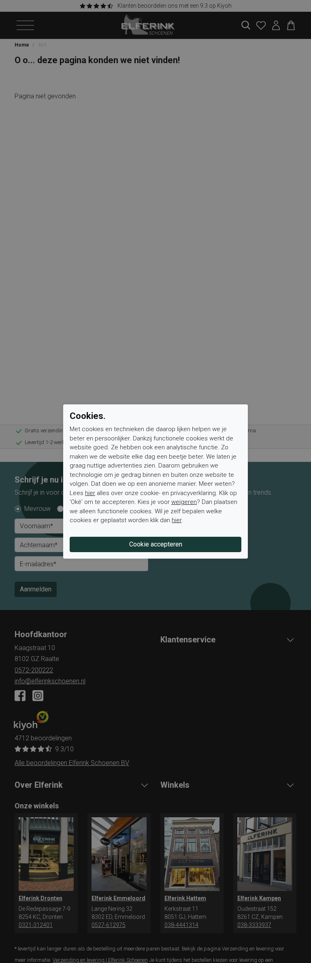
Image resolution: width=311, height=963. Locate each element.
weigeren (184, 502)
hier (90, 493)
